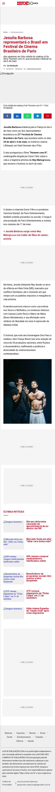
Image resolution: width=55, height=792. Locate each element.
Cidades (39, 737)
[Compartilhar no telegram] (38, 116)
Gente (9, 737)
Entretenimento (17, 32)
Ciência (19, 741)
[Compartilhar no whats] (27, 116)
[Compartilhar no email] (48, 116)
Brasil (42, 733)
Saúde (31, 741)
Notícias (8, 733)
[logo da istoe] (27, 3)
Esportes (21, 733)
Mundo (32, 733)
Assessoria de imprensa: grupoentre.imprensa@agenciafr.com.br (33, 783)
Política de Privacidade (7, 783)
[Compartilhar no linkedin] (17, 116)
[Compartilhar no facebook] (7, 116)
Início (5, 32)
